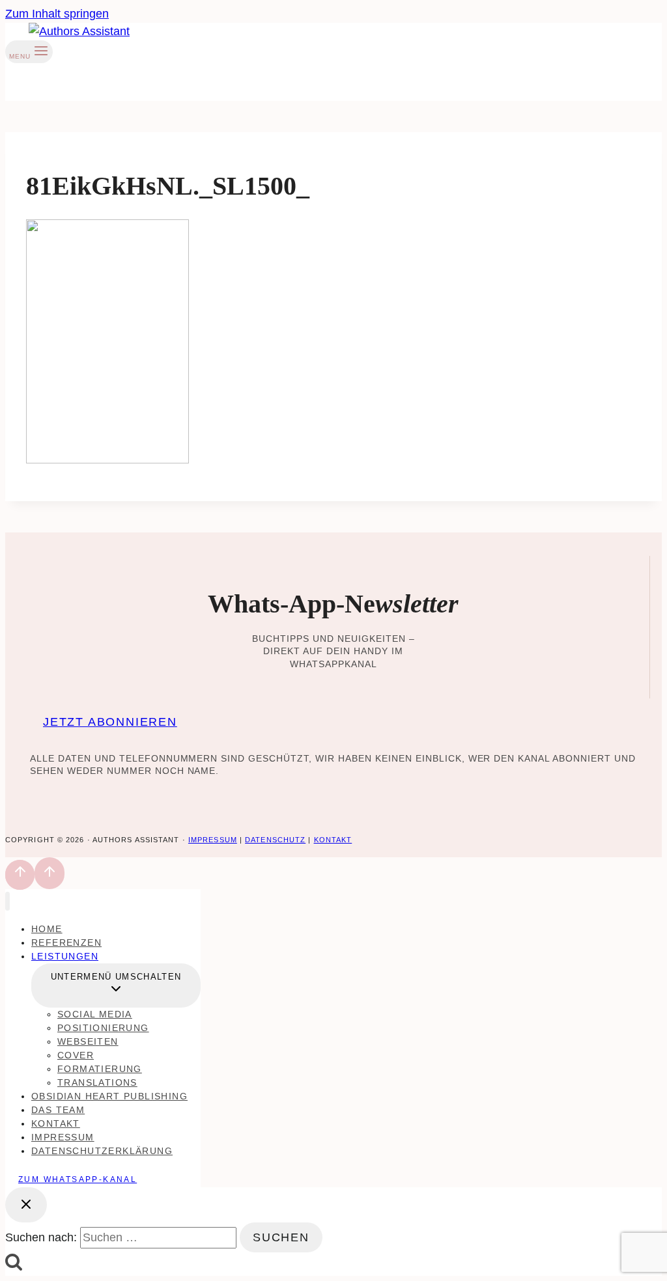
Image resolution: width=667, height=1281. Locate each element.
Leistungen (64, 956)
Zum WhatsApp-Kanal (77, 1179)
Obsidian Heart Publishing (109, 1096)
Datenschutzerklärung (102, 1151)
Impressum (212, 840)
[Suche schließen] (26, 1204)
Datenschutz (275, 840)
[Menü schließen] (7, 901)
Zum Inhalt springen (57, 13)
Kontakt (333, 840)
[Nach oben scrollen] (20, 875)
